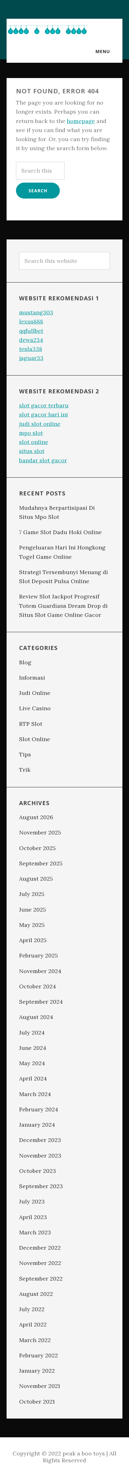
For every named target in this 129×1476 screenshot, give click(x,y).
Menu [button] (102, 51)
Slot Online (34, 739)
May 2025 (32, 924)
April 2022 (33, 1324)
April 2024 (33, 1078)
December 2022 (40, 1247)
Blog (25, 662)
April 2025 (33, 940)
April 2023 (33, 1217)
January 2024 (37, 1124)
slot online (33, 441)
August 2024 (36, 1017)
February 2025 (38, 955)
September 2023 (41, 1186)
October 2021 (37, 1401)
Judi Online (34, 692)
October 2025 (37, 848)
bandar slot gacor (43, 460)
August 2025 (36, 878)
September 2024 (41, 1001)
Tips (25, 754)
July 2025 (31, 894)
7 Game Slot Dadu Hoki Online (60, 532)
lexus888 (31, 321)
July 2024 (32, 1032)
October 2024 (37, 986)
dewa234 (31, 339)
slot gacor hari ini (43, 414)
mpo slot (31, 432)
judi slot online (39, 423)
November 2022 (40, 1263)
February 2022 (38, 1355)
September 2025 (41, 863)
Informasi (32, 677)
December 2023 (40, 1140)
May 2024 (32, 1063)
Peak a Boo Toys (47, 30)
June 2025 (32, 909)
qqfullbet (31, 330)
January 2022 (37, 1370)
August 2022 (36, 1293)
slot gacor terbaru (44, 405)
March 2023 (35, 1232)
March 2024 (35, 1094)
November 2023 (40, 1155)
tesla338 (30, 348)
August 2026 (36, 817)
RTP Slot (30, 723)
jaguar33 (31, 358)
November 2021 (39, 1386)
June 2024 (32, 1047)
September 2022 (41, 1278)
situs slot (31, 451)
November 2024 (40, 971)
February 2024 (38, 1109)
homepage (81, 121)
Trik (24, 769)
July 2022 (31, 1309)
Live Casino (35, 708)
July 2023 (32, 1201)
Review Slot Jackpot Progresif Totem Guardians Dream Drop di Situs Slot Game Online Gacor (63, 605)
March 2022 (35, 1340)
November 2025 (40, 832)
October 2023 (37, 1170)
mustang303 (36, 312)
